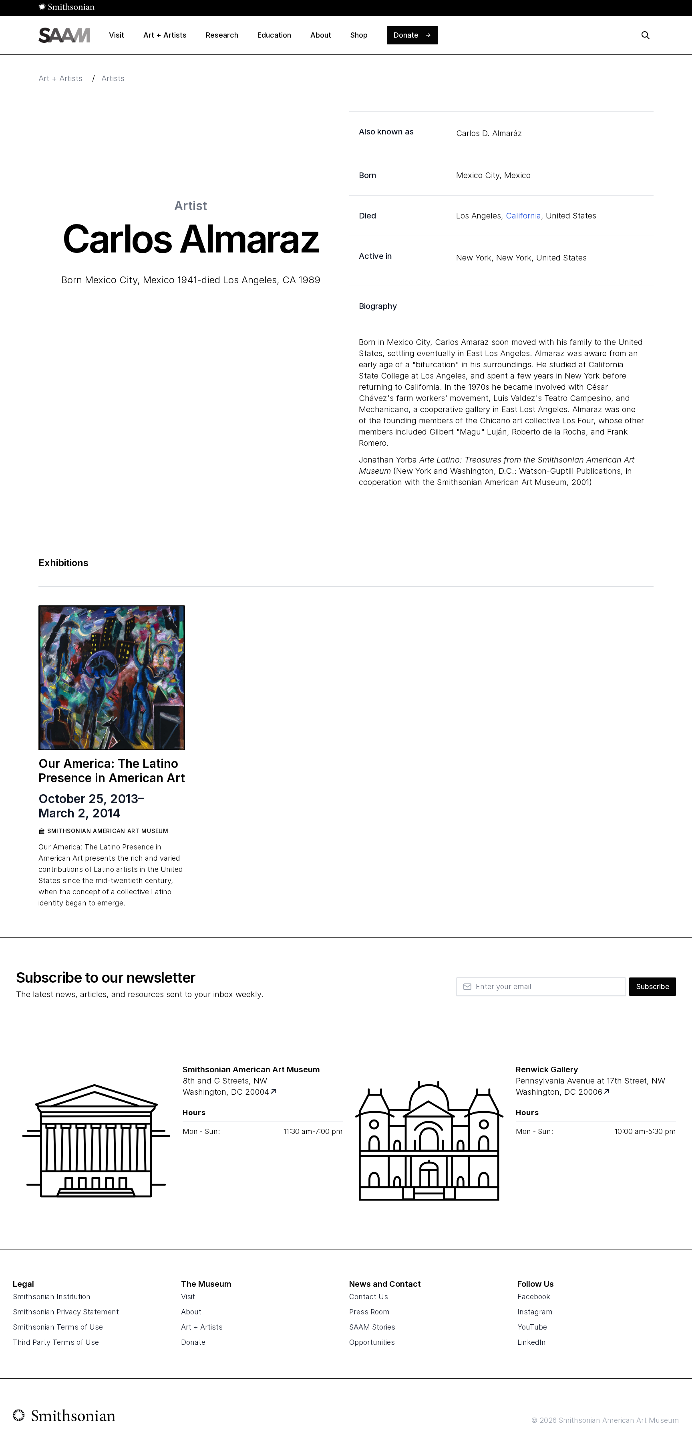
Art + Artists (60, 78)
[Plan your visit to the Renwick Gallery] (429, 1141)
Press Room (369, 1312)
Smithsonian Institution (52, 1296)
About (191, 1312)
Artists (113, 78)
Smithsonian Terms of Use (58, 1327)
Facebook (533, 1296)
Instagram (535, 1312)
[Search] (645, 35)
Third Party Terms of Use (56, 1342)
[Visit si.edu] (64, 1417)
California (523, 215)
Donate (193, 1342)
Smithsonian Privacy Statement (66, 1312)
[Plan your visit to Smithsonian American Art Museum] (274, 1092)
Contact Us (368, 1296)
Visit (188, 1296)
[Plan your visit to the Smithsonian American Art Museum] (96, 1141)
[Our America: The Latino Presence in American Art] (111, 677)
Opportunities (372, 1342)
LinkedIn (531, 1342)
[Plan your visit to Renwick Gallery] (607, 1092)
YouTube (532, 1327)
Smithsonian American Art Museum (108, 830)
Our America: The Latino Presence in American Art (111, 770)
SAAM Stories (372, 1327)
